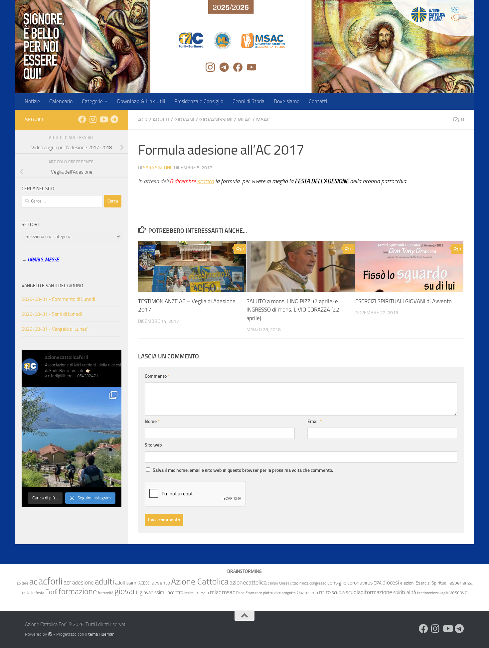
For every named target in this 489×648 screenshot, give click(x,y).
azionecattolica (248, 582)
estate (28, 592)
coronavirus (360, 583)
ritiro (325, 592)
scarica (205, 181)
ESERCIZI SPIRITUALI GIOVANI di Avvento (403, 301)
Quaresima (307, 592)
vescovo (458, 592)
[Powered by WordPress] (50, 634)
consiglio (336, 583)
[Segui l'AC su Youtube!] (103, 119)
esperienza (460, 583)
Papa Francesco (249, 592)
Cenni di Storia (248, 101)
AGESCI (144, 583)
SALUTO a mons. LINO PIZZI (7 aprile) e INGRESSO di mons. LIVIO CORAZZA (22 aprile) (292, 310)
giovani (126, 591)
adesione (83, 583)
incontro (174, 592)
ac (33, 582)
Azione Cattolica (200, 581)
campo (273, 583)
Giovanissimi (216, 119)
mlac (215, 592)
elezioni (407, 583)
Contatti (318, 101)
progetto (289, 593)
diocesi (391, 583)
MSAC (263, 119)
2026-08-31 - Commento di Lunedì (58, 299)
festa (40, 592)
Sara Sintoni (157, 168)
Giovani (184, 119)
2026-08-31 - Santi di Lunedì (52, 314)
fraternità (105, 592)
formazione (78, 591)
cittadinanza (299, 583)
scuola (338, 592)
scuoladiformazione (369, 592)
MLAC (244, 119)
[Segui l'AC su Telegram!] (114, 119)
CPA (378, 583)
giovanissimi (152, 592)
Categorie (92, 101)
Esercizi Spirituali (431, 583)
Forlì (51, 592)
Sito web (153, 445)
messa (202, 592)
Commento (157, 376)
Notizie (32, 101)
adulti (104, 581)
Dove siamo (286, 101)
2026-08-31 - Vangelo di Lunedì (55, 329)
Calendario (61, 101)
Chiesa (284, 583)
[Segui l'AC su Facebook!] (82, 119)
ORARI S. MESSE (43, 260)
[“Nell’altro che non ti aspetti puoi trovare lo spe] (71, 437)
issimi (189, 592)
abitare (22, 583)
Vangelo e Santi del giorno (52, 286)
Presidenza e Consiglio (198, 101)
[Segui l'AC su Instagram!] (93, 119)
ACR (143, 119)
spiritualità (404, 592)
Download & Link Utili (141, 101)
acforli (50, 581)
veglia (444, 593)
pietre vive (272, 592)
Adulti (161, 119)
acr (67, 582)
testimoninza (428, 592)
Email (314, 421)
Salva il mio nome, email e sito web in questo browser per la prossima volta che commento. (243, 470)
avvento (161, 583)
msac (228, 592)
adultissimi (126, 583)
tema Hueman (101, 634)
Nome (152, 421)
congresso (317, 583)
